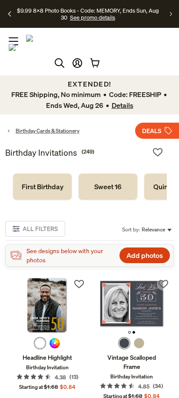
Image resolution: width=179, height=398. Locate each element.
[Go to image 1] (129, 332)
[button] (77, 63)
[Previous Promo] (10, 14)
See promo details (92, 17)
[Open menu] (13, 41)
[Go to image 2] (134, 332)
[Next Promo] (171, 14)
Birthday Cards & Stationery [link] (48, 130)
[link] (42, 187)
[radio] (40, 343)
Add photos (144, 255)
